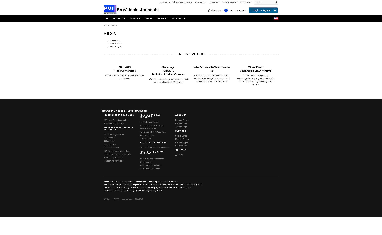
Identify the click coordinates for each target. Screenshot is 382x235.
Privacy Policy (156, 190)
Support (135, 18)
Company (162, 18)
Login (148, 18)
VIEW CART (214, 2)
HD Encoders (109, 138)
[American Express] (115, 199)
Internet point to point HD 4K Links (117, 154)
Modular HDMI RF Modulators (151, 125)
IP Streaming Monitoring (113, 161)
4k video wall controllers (114, 123)
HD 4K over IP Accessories (150, 165)
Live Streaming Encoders (114, 135)
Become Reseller (229, 2)
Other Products (146, 162)
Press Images (115, 47)
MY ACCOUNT (245, 2)
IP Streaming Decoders (113, 158)
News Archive (115, 44)
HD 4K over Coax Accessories (152, 159)
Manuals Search (182, 139)
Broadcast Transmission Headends (154, 148)
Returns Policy (181, 146)
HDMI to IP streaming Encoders (116, 151)
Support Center (181, 136)
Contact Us (179, 18)
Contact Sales (181, 123)
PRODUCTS (119, 18)
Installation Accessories (150, 169)
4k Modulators (145, 139)
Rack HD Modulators (148, 129)
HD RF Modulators (147, 135)
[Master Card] (127, 199)
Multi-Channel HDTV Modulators (153, 132)
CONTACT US (200, 2)
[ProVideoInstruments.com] (131, 9)
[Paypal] (139, 199)
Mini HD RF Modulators (149, 122)
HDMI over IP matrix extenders (116, 120)
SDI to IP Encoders (111, 148)
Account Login (181, 127)
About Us (179, 155)
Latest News (115, 41)
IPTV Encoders (110, 144)
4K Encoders (109, 141)
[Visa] (107, 199)
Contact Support (181, 142)
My (240, 10)
